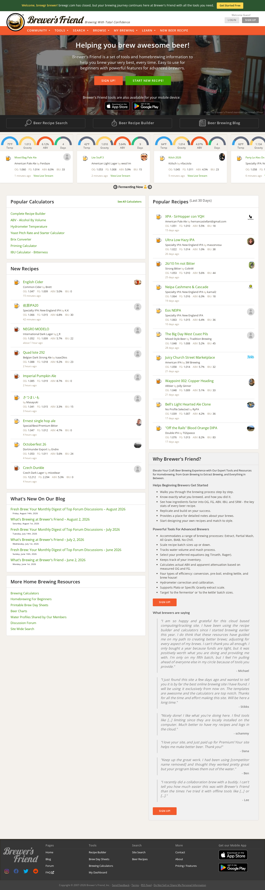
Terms (135, 885)
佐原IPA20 (30, 305)
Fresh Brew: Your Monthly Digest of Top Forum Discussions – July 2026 (65, 529)
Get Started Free (230, 5)
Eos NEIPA (173, 310)
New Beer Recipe (174, 30)
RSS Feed (146, 885)
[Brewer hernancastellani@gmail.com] (250, 217)
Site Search (139, 852)
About (179, 859)
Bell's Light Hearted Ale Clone (188, 404)
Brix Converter (21, 239)
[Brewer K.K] (137, 307)
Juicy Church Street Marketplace (190, 357)
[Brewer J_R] (137, 331)
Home (49, 852)
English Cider (33, 282)
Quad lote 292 (34, 352)
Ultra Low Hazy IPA (179, 240)
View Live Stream (43, 175)
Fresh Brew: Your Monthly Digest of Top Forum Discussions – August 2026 (68, 509)
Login (232, 20)
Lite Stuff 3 (98, 157)
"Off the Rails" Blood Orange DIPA (191, 428)
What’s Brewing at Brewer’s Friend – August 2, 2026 (50, 519)
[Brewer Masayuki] (137, 399)
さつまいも (31, 397)
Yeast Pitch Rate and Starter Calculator (38, 232)
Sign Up (250, 20)
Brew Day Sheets (99, 859)
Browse (99, 30)
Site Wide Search (22, 629)
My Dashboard (98, 872)
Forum (50, 866)
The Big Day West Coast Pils (186, 334)
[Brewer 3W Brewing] (250, 357)
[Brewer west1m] (144, 157)
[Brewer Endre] (137, 445)
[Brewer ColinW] (251, 265)
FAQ (48, 872)
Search (79, 30)
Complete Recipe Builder (28, 213)
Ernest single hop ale (39, 421)
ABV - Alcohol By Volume (28, 220)
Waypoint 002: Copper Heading (189, 381)
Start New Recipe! (148, 81)
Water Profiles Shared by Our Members (38, 617)
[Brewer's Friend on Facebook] (16, 872)
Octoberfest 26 (34, 444)
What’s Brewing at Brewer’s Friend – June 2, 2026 (48, 560)
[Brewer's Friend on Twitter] (25, 872)
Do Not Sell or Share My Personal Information (180, 885)
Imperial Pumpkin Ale (39, 376)
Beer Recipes (140, 859)
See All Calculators (129, 201)
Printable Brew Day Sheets (29, 605)
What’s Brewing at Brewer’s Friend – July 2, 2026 (47, 539)
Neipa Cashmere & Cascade (186, 287)
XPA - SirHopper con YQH (184, 216)
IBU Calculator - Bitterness (29, 252)
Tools (60, 30)
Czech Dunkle (33, 467)
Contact (180, 852)
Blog (48, 859)
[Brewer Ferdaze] (67, 157)
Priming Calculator (24, 245)
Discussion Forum (23, 623)
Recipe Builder (97, 852)
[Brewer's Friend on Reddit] (35, 872)
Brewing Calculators (25, 593)
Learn (147, 30)
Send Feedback (120, 885)
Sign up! (108, 81)
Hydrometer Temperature (29, 226)
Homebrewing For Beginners (31, 599)
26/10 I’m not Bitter (180, 263)
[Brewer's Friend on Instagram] (7, 872)
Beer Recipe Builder (136, 122)
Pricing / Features (186, 866)
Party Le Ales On (255, 157)
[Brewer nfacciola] (222, 157)
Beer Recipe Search (50, 122)
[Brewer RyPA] (250, 405)
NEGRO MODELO (36, 329)
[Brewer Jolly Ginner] (251, 383)
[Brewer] (137, 378)
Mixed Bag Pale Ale (25, 157)
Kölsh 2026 (175, 157)
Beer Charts (19, 611)
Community (37, 30)
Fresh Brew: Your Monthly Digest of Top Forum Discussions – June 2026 (66, 550)
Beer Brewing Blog (223, 122)
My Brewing (124, 30)
